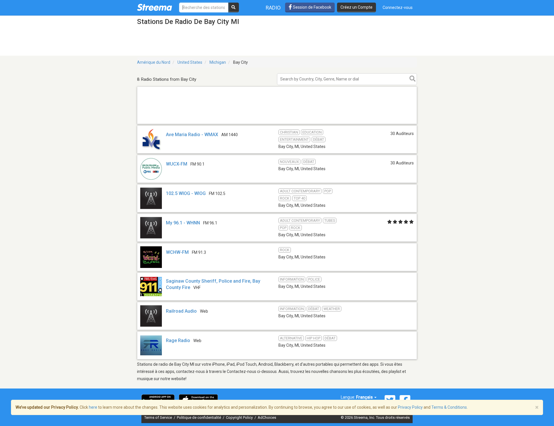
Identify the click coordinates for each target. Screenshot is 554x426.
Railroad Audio (181, 311)
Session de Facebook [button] (311, 7)
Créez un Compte (356, 7)
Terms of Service (158, 417)
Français (365, 397)
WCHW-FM (177, 252)
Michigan (217, 62)
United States (189, 62)
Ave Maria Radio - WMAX (192, 134)
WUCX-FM (176, 164)
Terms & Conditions (449, 407)
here (93, 407)
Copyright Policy (240, 417)
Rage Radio (178, 340)
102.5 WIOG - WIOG (186, 193)
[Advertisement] (277, 123)
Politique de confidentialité (199, 417)
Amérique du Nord (153, 62)
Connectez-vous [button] (398, 7)
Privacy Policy (410, 407)
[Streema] (154, 7)
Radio (273, 8)
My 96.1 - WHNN (183, 223)
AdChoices (267, 417)
